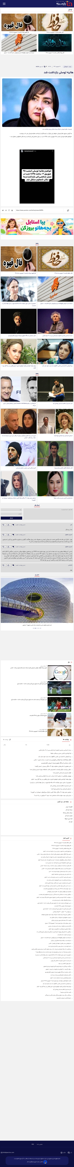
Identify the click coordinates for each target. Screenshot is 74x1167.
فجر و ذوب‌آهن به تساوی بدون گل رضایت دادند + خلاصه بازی (32, 684)
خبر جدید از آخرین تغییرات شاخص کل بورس (61, 961)
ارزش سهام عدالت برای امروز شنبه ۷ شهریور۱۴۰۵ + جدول (58, 923)
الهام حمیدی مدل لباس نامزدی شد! (62, 773)
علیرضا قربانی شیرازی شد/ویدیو (64, 998)
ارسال (11, 518)
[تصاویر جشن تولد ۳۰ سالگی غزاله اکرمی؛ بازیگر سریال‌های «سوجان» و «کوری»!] (19, 483)
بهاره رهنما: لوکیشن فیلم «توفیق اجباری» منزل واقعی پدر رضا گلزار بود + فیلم (19, 367)
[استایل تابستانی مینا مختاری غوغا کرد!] (55, 421)
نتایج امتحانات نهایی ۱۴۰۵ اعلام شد (38, 716)
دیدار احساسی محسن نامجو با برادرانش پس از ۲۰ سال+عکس (57, 336)
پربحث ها (5, 740)
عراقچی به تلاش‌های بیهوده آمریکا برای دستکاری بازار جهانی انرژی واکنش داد (54, 932)
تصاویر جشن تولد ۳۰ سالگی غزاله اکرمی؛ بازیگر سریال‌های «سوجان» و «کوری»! (19, 499)
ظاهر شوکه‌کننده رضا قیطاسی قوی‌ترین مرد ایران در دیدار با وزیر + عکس (52, 760)
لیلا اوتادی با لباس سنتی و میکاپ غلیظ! (63, 498)
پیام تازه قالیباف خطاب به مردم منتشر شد (61, 900)
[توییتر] (3, 210)
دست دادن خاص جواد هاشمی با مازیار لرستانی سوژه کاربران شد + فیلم (55, 886)
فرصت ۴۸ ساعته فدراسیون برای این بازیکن (61, 920)
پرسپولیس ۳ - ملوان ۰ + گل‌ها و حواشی (62, 912)
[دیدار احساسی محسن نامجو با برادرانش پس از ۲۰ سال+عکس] (55, 321)
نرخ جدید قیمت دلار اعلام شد (64, 935)
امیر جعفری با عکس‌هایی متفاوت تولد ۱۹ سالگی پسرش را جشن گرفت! (53, 766)
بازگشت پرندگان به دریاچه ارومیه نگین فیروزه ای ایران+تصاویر (57, 966)
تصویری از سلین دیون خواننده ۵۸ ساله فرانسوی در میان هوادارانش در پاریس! (19, 305)
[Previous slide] (3, 597)
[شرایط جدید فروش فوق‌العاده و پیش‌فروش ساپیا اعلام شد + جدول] (19, 43)
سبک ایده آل (69, 810)
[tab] (40, 628)
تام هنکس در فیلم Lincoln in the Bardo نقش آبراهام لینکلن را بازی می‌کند (19, 405)
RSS (33, 1144)
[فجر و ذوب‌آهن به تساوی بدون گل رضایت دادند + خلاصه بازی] (59, 688)
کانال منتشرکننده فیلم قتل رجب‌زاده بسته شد (60, 975)
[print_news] (12, 210)
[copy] (68, 210)
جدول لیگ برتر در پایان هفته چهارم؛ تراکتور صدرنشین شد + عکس (56, 869)
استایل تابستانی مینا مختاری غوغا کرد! (63, 436)
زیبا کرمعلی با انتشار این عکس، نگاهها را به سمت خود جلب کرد (57, 366)
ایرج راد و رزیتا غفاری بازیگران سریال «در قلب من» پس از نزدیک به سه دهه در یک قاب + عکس (19, 437)
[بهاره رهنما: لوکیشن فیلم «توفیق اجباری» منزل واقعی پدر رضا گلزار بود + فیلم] (19, 351)
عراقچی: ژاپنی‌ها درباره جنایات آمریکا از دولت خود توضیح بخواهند (56, 915)
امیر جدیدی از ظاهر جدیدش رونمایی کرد (62, 403)
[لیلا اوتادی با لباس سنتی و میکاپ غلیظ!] (55, 483)
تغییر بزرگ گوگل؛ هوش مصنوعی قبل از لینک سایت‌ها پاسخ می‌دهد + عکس (28, 668)
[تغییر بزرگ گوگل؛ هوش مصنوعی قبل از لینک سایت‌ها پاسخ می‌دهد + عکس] (59, 672)
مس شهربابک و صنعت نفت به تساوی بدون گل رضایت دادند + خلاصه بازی (29, 700)
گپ (71, 1153)
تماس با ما (39, 1144)
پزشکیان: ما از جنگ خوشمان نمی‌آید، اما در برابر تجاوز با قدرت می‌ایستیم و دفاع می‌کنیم (51, 949)
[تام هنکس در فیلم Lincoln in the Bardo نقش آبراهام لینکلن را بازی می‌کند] (19, 389)
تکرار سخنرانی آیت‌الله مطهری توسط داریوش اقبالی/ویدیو (22, 336)
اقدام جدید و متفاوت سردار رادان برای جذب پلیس (59, 926)
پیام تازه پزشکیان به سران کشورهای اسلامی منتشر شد (59, 880)
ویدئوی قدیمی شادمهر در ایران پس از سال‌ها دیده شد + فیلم (57, 851)
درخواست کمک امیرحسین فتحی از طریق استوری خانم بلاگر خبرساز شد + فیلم (54, 897)
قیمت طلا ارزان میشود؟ (65, 992)
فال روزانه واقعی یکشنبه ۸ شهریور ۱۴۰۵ (55, 53)
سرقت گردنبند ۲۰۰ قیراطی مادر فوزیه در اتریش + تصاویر (58, 969)
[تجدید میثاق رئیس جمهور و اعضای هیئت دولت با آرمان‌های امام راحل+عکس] (37, 600)
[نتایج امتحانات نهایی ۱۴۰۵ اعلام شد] (59, 720)
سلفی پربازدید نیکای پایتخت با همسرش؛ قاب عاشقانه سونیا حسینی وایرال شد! (50, 770)
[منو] (4, 4)
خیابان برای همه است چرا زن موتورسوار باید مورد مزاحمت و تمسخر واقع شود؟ (53, 952)
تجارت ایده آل (68, 816)
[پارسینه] (63, 3)
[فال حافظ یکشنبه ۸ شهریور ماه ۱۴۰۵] (55, 22)
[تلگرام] (6, 210)
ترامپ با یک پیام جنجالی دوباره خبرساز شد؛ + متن (60, 871)
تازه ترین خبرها (68, 819)
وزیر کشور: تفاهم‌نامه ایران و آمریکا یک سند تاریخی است (58, 863)
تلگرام (64, 1153)
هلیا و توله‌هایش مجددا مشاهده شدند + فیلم (60, 978)
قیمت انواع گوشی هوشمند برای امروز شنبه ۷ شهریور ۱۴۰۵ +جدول (56, 981)
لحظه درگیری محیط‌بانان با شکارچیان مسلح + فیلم (60, 929)
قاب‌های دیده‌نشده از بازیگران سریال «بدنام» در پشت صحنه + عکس (55, 866)
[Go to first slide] (70, 597)
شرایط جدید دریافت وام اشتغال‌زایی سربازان (61, 940)
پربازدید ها (66, 740)
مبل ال (70, 822)
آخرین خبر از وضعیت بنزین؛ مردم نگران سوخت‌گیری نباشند (58, 883)
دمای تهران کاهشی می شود (64, 963)
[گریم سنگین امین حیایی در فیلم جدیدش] (19, 453)
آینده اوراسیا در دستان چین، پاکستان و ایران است (59, 946)
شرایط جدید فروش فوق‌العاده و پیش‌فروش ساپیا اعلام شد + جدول (19, 53)
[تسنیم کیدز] (37, 227)
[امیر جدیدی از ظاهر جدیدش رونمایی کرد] (55, 389)
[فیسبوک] (9, 210)
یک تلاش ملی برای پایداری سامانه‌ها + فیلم (61, 874)
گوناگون (70, 10)
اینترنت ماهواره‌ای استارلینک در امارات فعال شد (60, 917)
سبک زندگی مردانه (67, 813)
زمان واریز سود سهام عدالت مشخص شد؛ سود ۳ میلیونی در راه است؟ (52, 796)
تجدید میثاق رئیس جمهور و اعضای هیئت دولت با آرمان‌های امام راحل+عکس (37, 625)
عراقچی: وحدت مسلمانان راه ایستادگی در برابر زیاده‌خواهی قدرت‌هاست (55, 894)
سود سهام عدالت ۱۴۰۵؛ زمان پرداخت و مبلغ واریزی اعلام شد (57, 889)
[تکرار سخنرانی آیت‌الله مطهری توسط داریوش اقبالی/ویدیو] (19, 321)
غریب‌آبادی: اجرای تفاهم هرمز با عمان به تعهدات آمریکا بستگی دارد (56, 857)
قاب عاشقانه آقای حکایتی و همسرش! (63, 468)
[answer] (13, 525)
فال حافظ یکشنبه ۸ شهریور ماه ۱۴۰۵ (55, 32)
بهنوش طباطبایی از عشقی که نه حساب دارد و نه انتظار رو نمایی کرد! (53, 776)
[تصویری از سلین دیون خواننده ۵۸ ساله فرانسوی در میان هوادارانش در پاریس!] (19, 289)
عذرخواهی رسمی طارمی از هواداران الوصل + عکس (60, 943)
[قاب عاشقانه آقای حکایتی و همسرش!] (55, 453)
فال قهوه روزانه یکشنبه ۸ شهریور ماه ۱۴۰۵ (19, 32)
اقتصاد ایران (69, 807)
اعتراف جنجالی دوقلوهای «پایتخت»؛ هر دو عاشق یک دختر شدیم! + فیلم (54, 860)
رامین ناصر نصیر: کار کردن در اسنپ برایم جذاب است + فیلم (58, 877)
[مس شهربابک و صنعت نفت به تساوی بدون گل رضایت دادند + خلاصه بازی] (59, 704)
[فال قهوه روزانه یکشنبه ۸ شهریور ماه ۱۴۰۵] (19, 22)
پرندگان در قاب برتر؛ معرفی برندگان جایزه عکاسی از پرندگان (58, 995)
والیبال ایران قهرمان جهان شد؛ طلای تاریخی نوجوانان (59, 892)
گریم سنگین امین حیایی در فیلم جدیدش (26, 468)
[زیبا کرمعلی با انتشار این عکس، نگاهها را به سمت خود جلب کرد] (55, 351)
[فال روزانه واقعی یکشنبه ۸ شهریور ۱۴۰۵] (55, 43)
